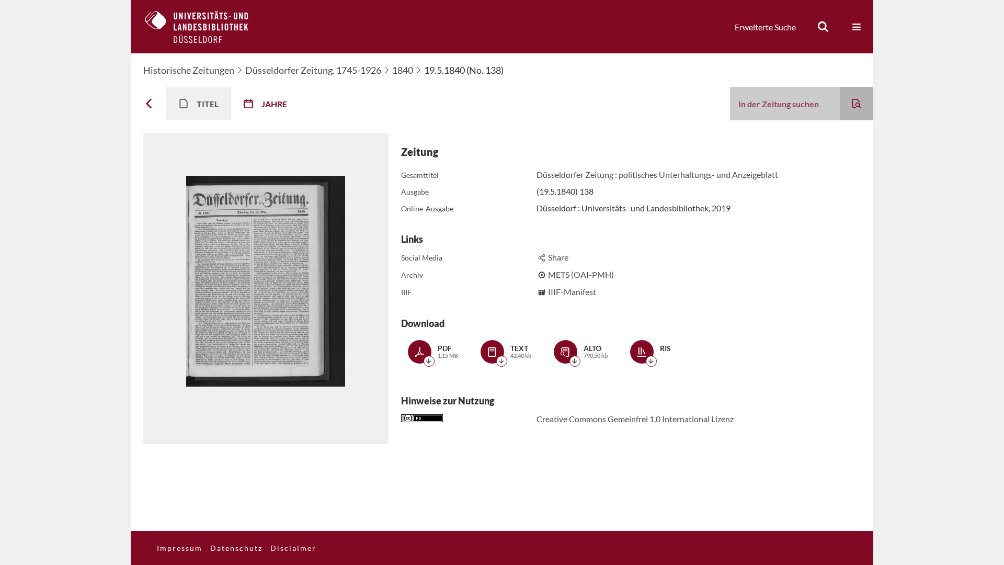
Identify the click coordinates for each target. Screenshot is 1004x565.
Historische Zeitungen (188, 70)
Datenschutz (236, 548)
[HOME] (204, 26)
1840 (402, 70)
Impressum (179, 548)
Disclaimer (293, 548)
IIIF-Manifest (572, 292)
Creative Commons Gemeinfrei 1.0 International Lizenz (635, 419)
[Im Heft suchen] (856, 103)
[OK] (823, 26)
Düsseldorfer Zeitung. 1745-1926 (313, 70)
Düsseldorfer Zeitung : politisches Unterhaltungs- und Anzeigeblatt (657, 174)
